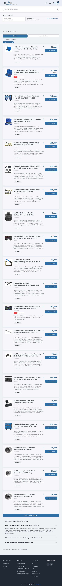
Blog (33, 563)
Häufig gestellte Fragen (23, 573)
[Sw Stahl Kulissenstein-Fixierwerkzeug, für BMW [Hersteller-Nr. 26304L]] (8, 262)
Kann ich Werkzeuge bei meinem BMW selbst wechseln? (22, 525)
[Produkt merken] (43, 47)
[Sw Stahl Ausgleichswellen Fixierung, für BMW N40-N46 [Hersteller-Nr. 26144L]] (8, 332)
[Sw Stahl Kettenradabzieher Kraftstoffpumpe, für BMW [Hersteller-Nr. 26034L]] (8, 403)
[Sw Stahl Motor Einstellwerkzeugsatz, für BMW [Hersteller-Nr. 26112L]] (8, 379)
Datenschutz (6, 563)
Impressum (5, 566)
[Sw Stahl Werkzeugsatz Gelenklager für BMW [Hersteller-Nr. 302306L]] (8, 169)
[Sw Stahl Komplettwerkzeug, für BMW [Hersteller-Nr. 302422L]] (8, 121)
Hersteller (34, 571)
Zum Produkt (51, 50)
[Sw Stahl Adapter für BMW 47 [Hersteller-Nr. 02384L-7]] (8, 473)
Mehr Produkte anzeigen (31, 515)
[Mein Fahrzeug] (53, 3)
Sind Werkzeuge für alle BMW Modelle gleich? (19, 542)
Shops (33, 568)
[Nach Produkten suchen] (57, 9)
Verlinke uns (35, 566)
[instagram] (51, 564)
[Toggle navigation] (4, 3)
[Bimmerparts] (11, 3)
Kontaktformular (21, 563)
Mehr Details (17, 62)
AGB (4, 568)
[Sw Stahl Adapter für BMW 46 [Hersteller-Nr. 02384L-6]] (8, 496)
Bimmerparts (38, 584)
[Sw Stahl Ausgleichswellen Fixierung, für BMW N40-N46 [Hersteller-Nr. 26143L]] (8, 355)
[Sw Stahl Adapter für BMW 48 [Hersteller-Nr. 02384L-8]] (8, 449)
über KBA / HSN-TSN (52, 18)
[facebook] (48, 564)
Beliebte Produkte (43, 36)
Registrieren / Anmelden (23, 568)
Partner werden (36, 576)
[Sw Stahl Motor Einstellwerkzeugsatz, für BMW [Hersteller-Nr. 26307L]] (8, 238)
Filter (16, 36)
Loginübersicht (21, 571)
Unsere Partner (36, 573)
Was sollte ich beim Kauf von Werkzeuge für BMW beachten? (23, 538)
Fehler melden (20, 566)
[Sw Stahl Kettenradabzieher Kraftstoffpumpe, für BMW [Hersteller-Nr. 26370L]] (8, 216)
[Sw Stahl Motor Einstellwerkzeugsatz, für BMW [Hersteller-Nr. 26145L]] (8, 308)
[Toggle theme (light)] (46, 3)
